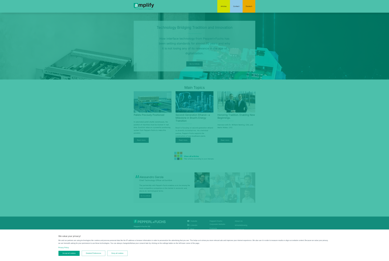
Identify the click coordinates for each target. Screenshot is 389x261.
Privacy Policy (63, 247)
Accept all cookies (69, 253)
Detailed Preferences (93, 253)
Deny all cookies (117, 253)
